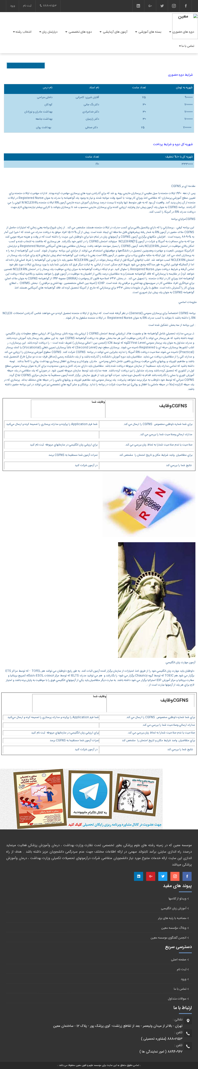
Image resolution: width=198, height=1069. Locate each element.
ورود (12, 6)
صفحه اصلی (178, 959)
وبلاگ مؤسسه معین (173, 928)
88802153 (49, 6)
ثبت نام (27, 6)
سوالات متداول (177, 998)
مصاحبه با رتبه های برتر (172, 918)
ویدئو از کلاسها (177, 898)
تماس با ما (180, 989)
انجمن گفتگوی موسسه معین (168, 937)
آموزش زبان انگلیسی (173, 908)
